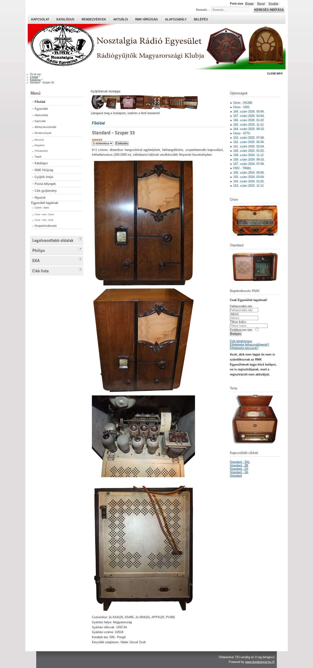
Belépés (201, 19)
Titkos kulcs (238, 322)
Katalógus (65, 19)
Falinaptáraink (41, 151)
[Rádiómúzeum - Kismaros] (144, 108)
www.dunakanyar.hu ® (260, 662)
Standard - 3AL (240, 462)
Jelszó (234, 314)
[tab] (81, 238)
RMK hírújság (146, 19)
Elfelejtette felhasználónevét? (249, 344)
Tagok (38, 156)
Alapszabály (176, 19)
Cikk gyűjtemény (46, 190)
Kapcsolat (40, 19)
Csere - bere (42, 207)
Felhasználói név (241, 306)
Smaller (273, 3)
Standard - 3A (239, 472)
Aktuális (120, 19)
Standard (236, 475)
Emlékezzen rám (241, 330)
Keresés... (203, 9)
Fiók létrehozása (241, 341)
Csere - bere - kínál (44, 220)
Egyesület (41, 108)
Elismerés (39, 140)
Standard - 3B (239, 465)
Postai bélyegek (45, 184)
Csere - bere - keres (44, 214)
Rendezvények (94, 19)
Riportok (40, 197)
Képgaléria (39, 145)
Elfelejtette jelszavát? (244, 348)
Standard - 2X (239, 469)
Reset (261, 3)
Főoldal (40, 102)
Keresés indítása (269, 9)
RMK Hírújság (44, 170)
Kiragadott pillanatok (46, 225)
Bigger (249, 3)
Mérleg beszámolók (45, 127)
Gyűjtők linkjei (44, 177)
